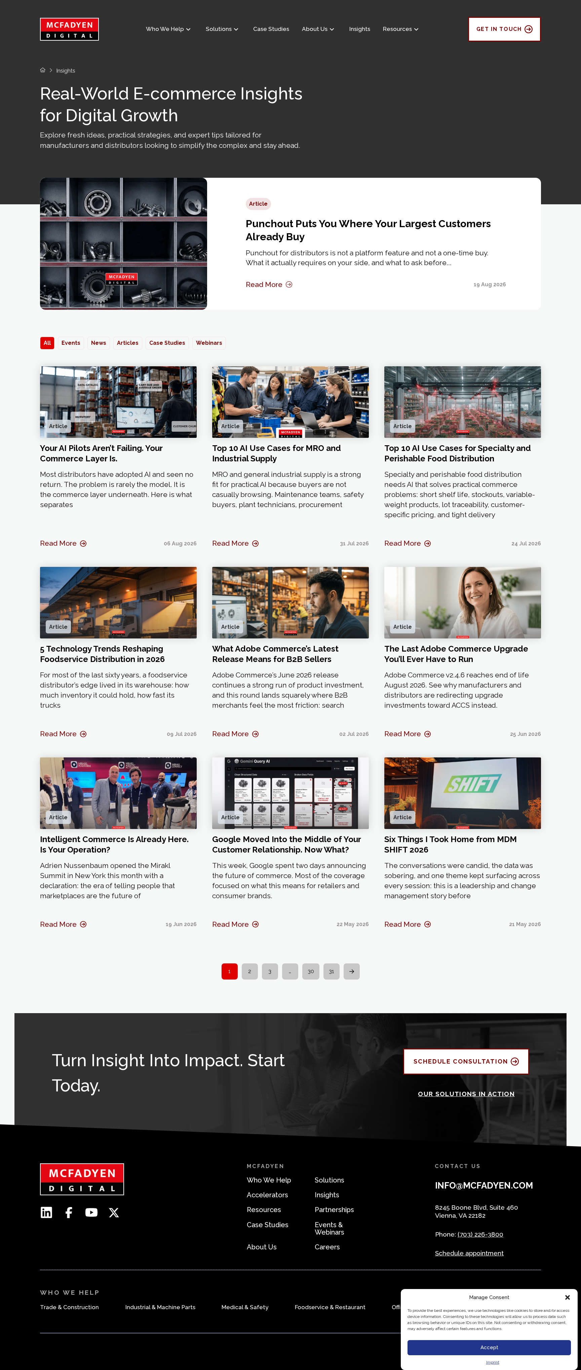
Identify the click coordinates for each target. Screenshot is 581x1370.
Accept (489, 1348)
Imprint (492, 1362)
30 (311, 971)
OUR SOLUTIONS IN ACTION (466, 1093)
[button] (567, 1297)
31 (331, 971)
